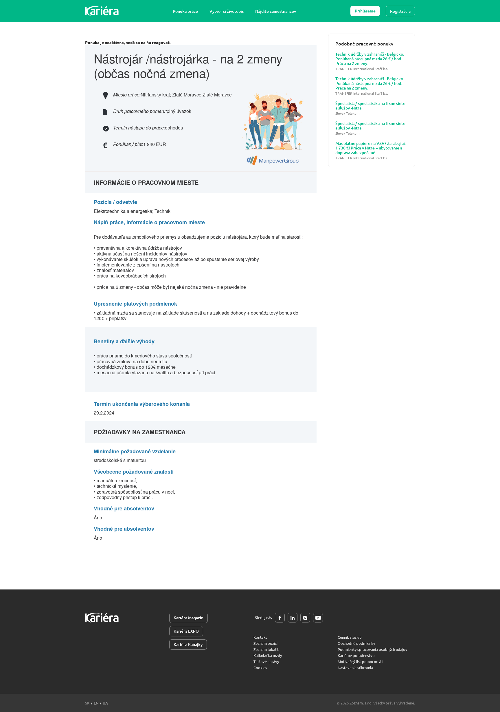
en (96, 702)
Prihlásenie (365, 11)
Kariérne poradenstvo (356, 655)
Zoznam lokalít (266, 649)
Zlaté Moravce (186, 94)
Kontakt (260, 637)
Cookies (260, 667)
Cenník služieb (350, 637)
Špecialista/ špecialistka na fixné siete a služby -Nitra (370, 105)
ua (105, 702)
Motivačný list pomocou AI (360, 661)
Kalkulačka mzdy (267, 655)
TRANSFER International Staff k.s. (361, 69)
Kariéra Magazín (188, 617)
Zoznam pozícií (265, 643)
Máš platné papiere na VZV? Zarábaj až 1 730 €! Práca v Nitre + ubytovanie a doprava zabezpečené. (370, 148)
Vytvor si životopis (226, 11)
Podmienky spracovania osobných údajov (372, 649)
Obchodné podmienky (356, 643)
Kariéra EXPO (186, 631)
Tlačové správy (266, 661)
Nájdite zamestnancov (275, 11)
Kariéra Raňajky (188, 644)
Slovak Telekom (347, 113)
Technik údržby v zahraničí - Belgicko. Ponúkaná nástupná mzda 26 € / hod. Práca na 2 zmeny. (369, 59)
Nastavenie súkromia (355, 667)
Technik (162, 211)
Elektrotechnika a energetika (123, 211)
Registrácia (400, 11)
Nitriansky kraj (155, 94)
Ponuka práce (185, 11)
